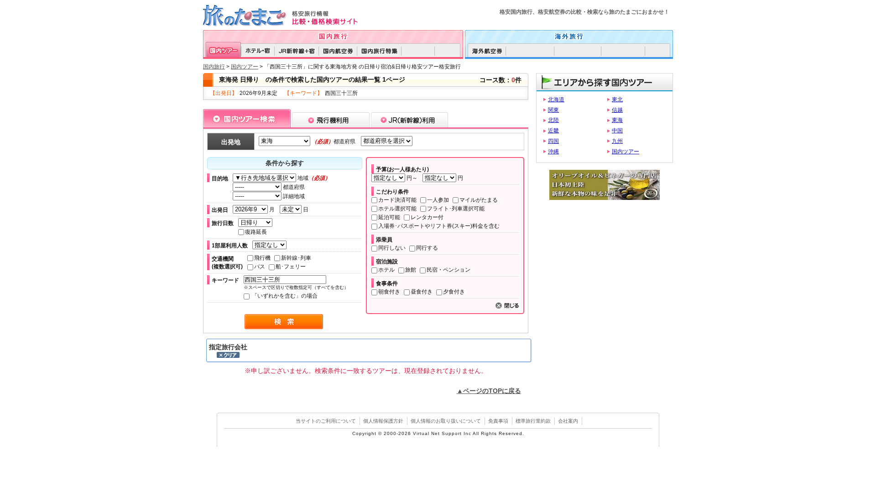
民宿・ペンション (448, 270)
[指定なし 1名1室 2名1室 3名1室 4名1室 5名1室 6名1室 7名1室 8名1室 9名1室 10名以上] (271, 245)
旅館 (410, 270)
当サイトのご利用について (326, 421)
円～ (412, 178)
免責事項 (498, 421)
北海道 (556, 99)
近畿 (553, 130)
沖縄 (553, 151)
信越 (617, 110)
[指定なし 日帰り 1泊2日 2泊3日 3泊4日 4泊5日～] (257, 223)
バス (259, 266)
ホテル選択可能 (397, 208)
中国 (617, 130)
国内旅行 (214, 66)
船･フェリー (291, 266)
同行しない (392, 248)
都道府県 (293, 187)
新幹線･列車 (296, 258)
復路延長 (256, 232)
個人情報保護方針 (383, 421)
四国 (553, 141)
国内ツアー (244, 66)
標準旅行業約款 (533, 421)
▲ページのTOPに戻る (489, 390)
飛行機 (262, 258)
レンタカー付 (427, 217)
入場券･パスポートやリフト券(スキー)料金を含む (439, 226)
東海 (617, 120)
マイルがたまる (478, 200)
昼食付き (422, 291)
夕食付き (454, 291)
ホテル (386, 270)
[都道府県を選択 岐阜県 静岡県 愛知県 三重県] (384, 141)
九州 (617, 141)
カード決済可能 (397, 200)
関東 (553, 110)
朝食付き (389, 291)
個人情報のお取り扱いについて (446, 421)
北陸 (553, 120)
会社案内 (568, 421)
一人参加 (438, 200)
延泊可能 (389, 217)
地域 (313, 178)
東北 (617, 99)
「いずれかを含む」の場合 (284, 296)
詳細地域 (293, 196)
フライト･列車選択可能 (456, 208)
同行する (427, 248)
